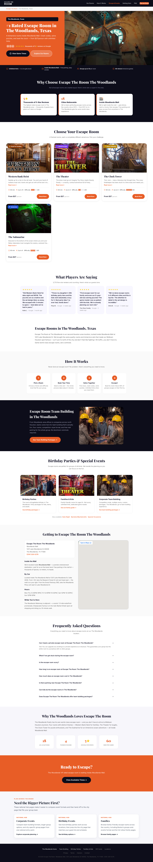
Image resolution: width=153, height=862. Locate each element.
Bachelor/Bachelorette (79, 517)
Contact (87, 853)
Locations (108, 849)
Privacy (65, 853)
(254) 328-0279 (32, 554)
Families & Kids (88, 849)
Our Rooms (90, 3)
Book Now (43, 196)
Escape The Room (11, 8)
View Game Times (19, 53)
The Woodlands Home (49, 849)
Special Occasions (94, 517)
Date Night (66, 517)
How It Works (101, 3)
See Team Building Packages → (45, 440)
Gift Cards (99, 849)
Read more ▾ (12, 185)
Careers (79, 853)
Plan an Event (144, 3)
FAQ (135, 3)
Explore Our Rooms (41, 53)
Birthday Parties (76, 849)
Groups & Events (114, 3)
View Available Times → (76, 780)
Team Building (63, 849)
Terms (72, 853)
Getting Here (127, 3)
